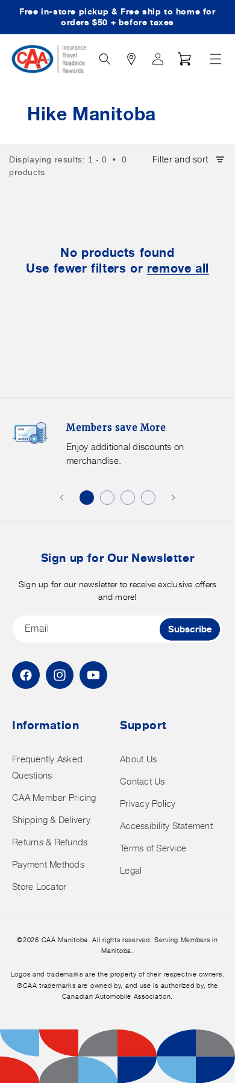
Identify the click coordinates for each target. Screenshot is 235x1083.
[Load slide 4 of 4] (148, 497)
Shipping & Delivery (51, 819)
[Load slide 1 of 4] (87, 497)
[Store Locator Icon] (131, 59)
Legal (131, 870)
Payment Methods (48, 864)
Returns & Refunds (49, 842)
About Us (138, 759)
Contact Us (142, 781)
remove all (178, 268)
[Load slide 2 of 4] (107, 497)
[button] (215, 59)
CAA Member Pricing (54, 797)
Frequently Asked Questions (47, 767)
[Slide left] (61, 498)
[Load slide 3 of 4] (128, 497)
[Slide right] (173, 498)
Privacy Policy (148, 803)
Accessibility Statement (166, 826)
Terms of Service (153, 848)
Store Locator (39, 886)
